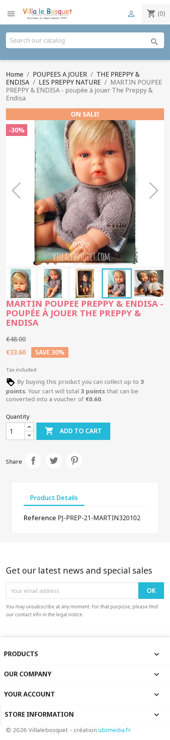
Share (33, 460)
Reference (40, 518)
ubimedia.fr (114, 730)
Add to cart (73, 431)
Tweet (54, 460)
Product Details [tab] (54, 497)
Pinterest (74, 460)
